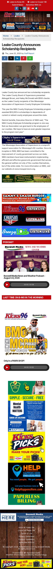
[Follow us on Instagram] (24, 8)
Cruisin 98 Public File (26, 530)
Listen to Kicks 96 (16, 2)
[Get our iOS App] (36, 8)
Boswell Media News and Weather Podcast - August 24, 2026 (24, 277)
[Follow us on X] (20, 8)
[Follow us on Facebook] (16, 8)
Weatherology (41, 554)
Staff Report (29, 53)
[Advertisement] (26, 26)
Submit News (17, 5)
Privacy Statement (26, 536)
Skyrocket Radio (33, 552)
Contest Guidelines (26, 539)
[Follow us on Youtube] (28, 8)
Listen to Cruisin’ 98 (38, 2)
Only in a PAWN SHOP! (14, 361)
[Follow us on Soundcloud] (32, 8)
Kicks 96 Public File (26, 527)
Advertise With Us (33, 5)
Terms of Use (26, 533)
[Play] (7, 284)
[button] (48, 16)
